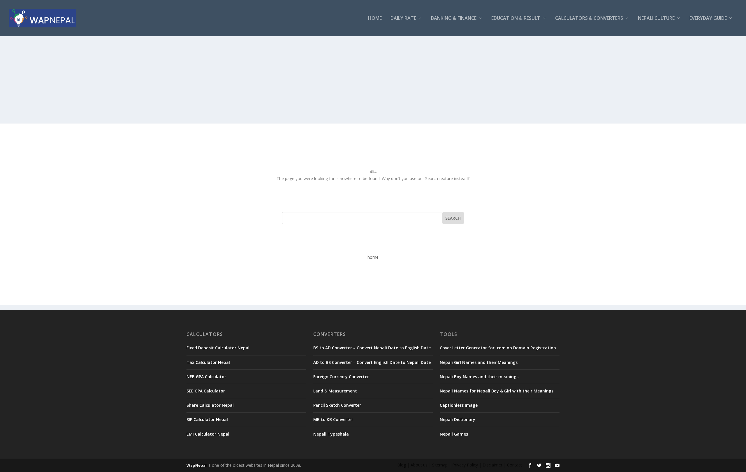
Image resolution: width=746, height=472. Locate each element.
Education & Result (515, 18)
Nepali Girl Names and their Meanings (479, 362)
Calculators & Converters (589, 18)
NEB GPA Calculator (206, 376)
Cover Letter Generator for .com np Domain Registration (498, 348)
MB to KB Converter (333, 419)
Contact (514, 465)
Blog (401, 465)
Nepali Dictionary (457, 419)
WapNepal (196, 465)
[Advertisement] (373, 80)
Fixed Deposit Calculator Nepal (217, 348)
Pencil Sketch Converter (337, 405)
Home (375, 18)
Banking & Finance (453, 18)
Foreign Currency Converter (341, 376)
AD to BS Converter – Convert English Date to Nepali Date (372, 362)
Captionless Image (459, 405)
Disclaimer (492, 465)
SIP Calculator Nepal (207, 419)
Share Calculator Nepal (210, 405)
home (373, 257)
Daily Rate (403, 18)
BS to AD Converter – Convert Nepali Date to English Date (372, 348)
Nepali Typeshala (331, 434)
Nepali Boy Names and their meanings (479, 376)
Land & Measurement (335, 391)
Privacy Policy (465, 465)
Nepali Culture (656, 18)
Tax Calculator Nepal (208, 362)
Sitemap (440, 465)
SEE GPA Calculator (205, 391)
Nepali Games (454, 434)
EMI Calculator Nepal (207, 434)
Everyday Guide (708, 18)
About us (419, 465)
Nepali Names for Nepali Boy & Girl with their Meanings (496, 391)
